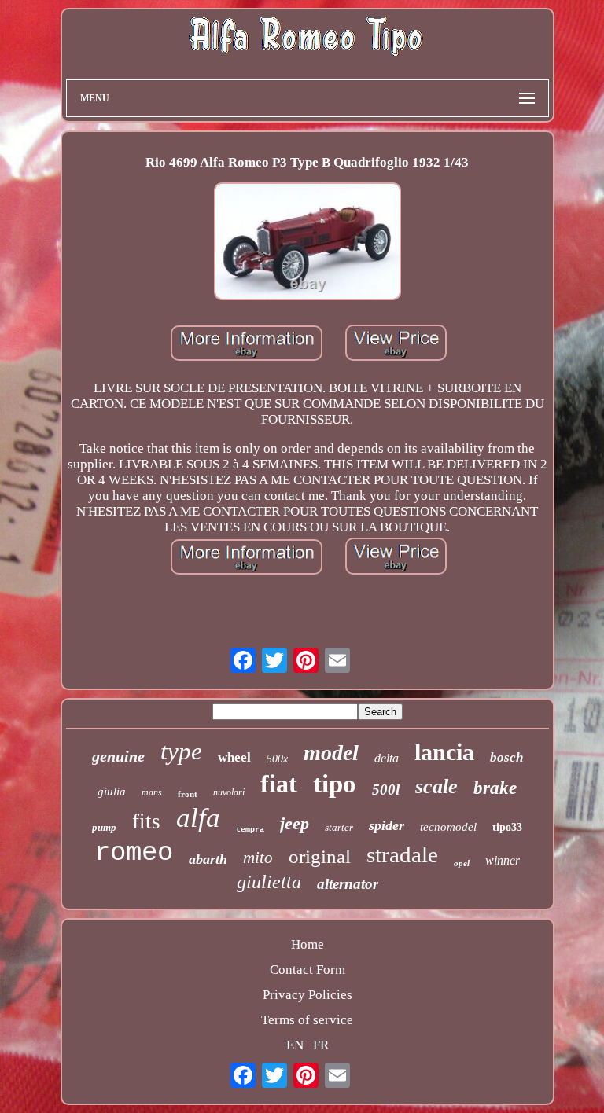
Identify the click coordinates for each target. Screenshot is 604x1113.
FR (321, 1045)
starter (339, 827)
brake (495, 788)
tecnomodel (448, 827)
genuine (118, 756)
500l (386, 789)
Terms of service (307, 1019)
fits (146, 821)
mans (152, 792)
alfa (198, 818)
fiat (278, 784)
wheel (234, 757)
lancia (444, 752)
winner (502, 860)
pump (104, 827)
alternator (347, 884)
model (331, 752)
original (320, 856)
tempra (250, 829)
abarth (208, 859)
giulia (112, 791)
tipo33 (507, 827)
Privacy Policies (307, 994)
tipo (334, 784)
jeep (294, 823)
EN (295, 1045)
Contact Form (307, 969)
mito (258, 857)
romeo (133, 853)
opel (462, 863)
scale (436, 786)
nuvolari (229, 792)
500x (277, 759)
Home (307, 944)
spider (386, 825)
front (187, 794)
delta (386, 758)
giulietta (269, 882)
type (181, 751)
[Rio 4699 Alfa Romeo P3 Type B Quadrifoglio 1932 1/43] (307, 243)
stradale (402, 854)
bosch (506, 757)
